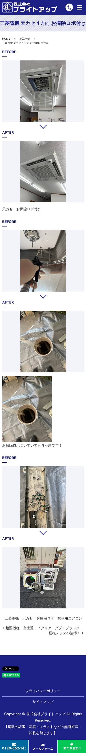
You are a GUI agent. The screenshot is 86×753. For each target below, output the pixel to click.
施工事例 (24, 38)
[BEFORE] (43, 91)
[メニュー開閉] (79, 7)
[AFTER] (43, 172)
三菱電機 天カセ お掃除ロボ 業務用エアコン (43, 618)
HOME (6, 38)
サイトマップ (43, 701)
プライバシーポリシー (43, 691)
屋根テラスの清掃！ (64, 633)
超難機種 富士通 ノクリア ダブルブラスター (44, 628)
